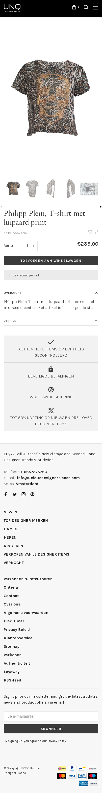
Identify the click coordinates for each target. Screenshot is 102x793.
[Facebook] (6, 494)
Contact (11, 595)
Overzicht (13, 293)
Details (10, 320)
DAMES (10, 529)
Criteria (11, 587)
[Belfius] (92, 770)
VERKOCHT (14, 562)
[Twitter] (15, 494)
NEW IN (10, 512)
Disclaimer (14, 621)
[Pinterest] (32, 494)
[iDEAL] (62, 770)
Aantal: (10, 245)
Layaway (12, 671)
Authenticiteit (17, 663)
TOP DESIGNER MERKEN (26, 520)
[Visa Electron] (82, 777)
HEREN (10, 537)
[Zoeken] (87, 8)
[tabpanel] (51, 101)
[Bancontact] (82, 770)
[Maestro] (92, 777)
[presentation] (13, 189)
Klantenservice (18, 638)
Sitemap (12, 646)
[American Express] (83, 785)
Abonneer (51, 729)
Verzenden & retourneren (28, 578)
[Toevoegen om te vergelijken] (96, 232)
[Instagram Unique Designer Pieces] (24, 494)
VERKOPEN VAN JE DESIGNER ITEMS (36, 554)
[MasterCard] (61, 777)
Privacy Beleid (17, 629)
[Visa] (72, 777)
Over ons (12, 604)
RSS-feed (12, 680)
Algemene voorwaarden (26, 612)
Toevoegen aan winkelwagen (51, 261)
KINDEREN (13, 545)
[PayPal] (72, 770)
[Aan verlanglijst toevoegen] (90, 232)
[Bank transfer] (93, 785)
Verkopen (13, 654)
